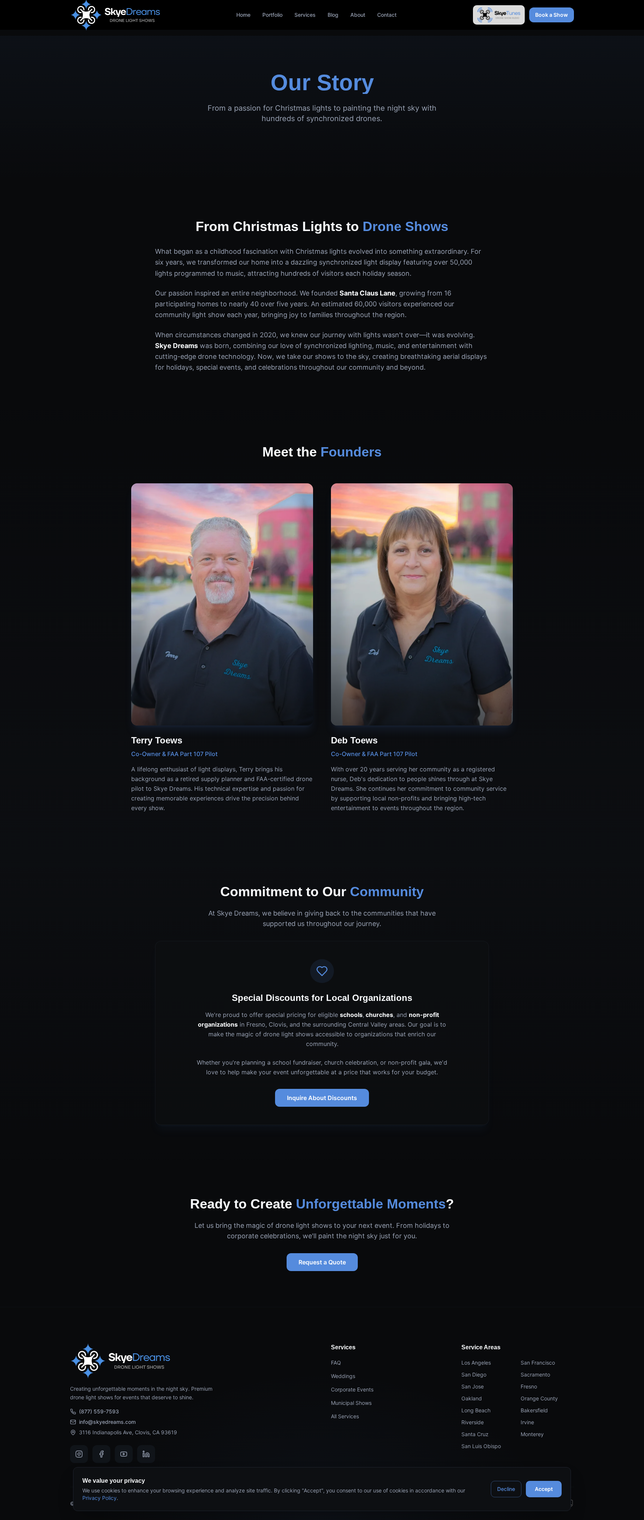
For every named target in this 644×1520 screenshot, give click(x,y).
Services (305, 15)
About (357, 15)
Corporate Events (352, 1389)
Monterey (532, 1434)
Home (243, 15)
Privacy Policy (99, 1498)
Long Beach (475, 1410)
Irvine (527, 1422)
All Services (345, 1416)
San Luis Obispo (481, 1446)
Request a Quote (322, 1262)
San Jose (472, 1386)
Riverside (472, 1422)
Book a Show (551, 15)
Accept (544, 1489)
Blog (333, 15)
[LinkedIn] (146, 1454)
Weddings (343, 1376)
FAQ (336, 1362)
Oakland (471, 1398)
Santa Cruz (475, 1434)
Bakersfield (534, 1410)
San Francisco (538, 1362)
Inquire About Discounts (322, 1098)
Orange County (539, 1398)
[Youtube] (124, 1454)
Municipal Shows (351, 1403)
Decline (506, 1489)
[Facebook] (101, 1454)
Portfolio (272, 15)
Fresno (529, 1386)
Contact (387, 15)
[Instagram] (79, 1454)
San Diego (473, 1374)
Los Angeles (476, 1362)
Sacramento (535, 1374)
